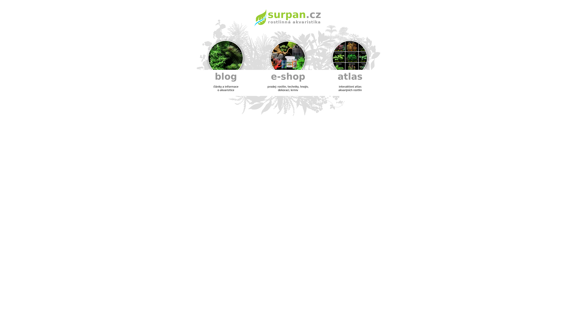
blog (225, 81)
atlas (350, 81)
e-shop (288, 81)
